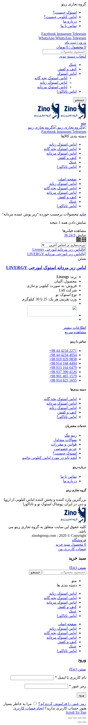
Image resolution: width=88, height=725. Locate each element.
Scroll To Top (76, 712)
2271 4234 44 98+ (63, 351)
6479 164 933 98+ (63, 368)
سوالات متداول (65, 440)
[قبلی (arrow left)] (84, 722)
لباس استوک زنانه (53, 82)
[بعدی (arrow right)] (79, 722)
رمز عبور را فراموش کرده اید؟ (62, 704)
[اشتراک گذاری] (79, 718)
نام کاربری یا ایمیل (70, 677)
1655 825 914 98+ (63, 380)
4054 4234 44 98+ (63, 355)
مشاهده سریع (75, 332)
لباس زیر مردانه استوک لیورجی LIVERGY (46, 267)
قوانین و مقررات (64, 444)
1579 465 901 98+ (63, 376)
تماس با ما (69, 476)
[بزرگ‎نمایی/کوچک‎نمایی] (70, 718)
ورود (81, 695)
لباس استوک (67, 74)
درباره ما (70, 481)
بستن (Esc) (77, 568)
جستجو (79, 100)
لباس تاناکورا (67, 91)
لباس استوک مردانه (52, 87)
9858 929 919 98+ (63, 359)
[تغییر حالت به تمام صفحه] (75, 718)
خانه (83, 214)
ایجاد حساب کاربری (28, 708)
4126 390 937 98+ (63, 372)
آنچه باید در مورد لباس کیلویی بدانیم (49, 458)
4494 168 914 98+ (63, 363)
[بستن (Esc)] (84, 718)
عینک (73, 65)
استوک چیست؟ (65, 453)
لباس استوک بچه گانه (50, 78)
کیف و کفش (67, 69)
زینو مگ (71, 435)
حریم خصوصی (65, 449)
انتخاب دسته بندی (72, 56)
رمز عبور (77, 686)
